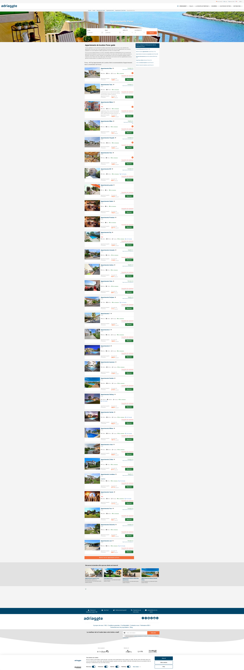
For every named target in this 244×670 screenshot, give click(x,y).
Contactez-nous (134, 625)
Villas (191, 6)
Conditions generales (114, 625)
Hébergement (183, 6)
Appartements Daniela (107, 378)
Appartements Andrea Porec (92, 578)
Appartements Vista (106, 281)
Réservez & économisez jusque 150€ (91, 611)
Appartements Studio (107, 201)
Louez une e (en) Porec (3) (144, 62)
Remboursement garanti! (121, 610)
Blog (131, 627)
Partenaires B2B (144, 625)
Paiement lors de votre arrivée (137, 611)
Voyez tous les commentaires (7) (127, 298)
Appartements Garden (107, 412)
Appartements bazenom (108, 362)
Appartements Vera (106, 153)
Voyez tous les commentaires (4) (127, 69)
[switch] (106, 667)
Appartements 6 (105, 346)
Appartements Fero (106, 508)
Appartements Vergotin (107, 138)
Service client (232, 1)
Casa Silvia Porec (108, 578)
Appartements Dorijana (107, 297)
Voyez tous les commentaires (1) (127, 509)
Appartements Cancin (107, 492)
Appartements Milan (106, 121)
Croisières (214, 6)
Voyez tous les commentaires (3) (127, 170)
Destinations (237, 6)
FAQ (105, 625)
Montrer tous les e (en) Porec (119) (146, 51)
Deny (164, 666)
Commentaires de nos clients (152, 611)
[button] (237, 1)
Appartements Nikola (107, 102)
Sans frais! (106, 610)
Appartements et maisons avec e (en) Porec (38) (147, 54)
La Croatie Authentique (202, 6)
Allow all (164, 658)
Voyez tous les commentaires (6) (127, 85)
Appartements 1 (105, 313)
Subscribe (153, 632)
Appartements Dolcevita (108, 524)
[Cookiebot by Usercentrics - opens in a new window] (77, 667)
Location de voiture (226, 6)
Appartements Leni (106, 541)
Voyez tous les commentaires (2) (127, 525)
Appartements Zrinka (107, 459)
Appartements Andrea (107, 265)
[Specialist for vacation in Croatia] (93, 619)
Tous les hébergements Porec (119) (143, 49)
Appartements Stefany (107, 394)
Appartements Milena (107, 428)
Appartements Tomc (106, 84)
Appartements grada (107, 185)
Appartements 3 (105, 330)
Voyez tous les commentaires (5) (127, 475)
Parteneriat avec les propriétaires (119, 627)
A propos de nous (98, 625)
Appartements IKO (106, 169)
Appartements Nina (106, 68)
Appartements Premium (108, 217)
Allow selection (163, 662)
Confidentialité (125, 625)
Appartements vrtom (107, 444)
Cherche (152, 32)
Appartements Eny (106, 232)
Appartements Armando (108, 250)
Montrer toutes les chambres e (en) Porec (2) (144, 65)
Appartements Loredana (108, 474)
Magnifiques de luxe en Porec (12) (144, 60)
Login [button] (226, 1)
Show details (136, 666)
